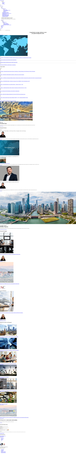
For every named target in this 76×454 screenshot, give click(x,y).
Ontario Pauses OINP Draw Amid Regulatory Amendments (8, 64)
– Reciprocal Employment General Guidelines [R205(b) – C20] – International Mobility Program (14, 97)
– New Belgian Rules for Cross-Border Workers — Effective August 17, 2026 (11, 84)
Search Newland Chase (8, 30)
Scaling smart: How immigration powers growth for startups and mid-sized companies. (11, 312)
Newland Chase (2, 433)
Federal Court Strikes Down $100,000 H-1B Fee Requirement (8, 59)
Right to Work (5, 11)
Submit (0, 431)
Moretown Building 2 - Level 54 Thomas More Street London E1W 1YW (3, 436)
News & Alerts (2, 438)
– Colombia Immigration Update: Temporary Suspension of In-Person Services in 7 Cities (13, 87)
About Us (2, 20)
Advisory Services (4, 8)
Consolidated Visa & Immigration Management (6, 13)
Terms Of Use (2, 450)
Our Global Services (2, 229)
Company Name (1, 427)
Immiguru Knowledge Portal (6, 24)
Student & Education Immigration (5, 15)
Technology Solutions (6, 23)
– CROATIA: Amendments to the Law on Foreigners (8, 100)
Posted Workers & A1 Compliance (5, 14)
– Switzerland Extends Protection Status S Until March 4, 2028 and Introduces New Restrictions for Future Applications (17, 71)
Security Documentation (3, 451)
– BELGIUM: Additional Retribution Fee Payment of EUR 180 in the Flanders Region (12, 94)
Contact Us (1, 28)
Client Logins (2, 1)
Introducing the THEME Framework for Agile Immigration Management (9, 283)
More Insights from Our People (3, 320)
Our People (2, 25)
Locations (2, 27)
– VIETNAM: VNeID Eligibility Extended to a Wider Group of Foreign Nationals (12, 74)
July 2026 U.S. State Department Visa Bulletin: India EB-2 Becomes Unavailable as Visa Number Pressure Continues (15, 57)
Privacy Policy (2, 449)
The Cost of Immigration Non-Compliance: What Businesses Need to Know (10, 254)
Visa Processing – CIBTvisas (5, 16)
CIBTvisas (2, 439)
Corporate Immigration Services (5, 12)
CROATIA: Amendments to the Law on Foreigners (5, 163)
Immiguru (3, 3)
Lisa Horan (1, 319)
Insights (2, 26)
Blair (1, 440)
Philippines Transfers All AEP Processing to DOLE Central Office (8, 62)
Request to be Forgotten (3, 452)
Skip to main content (2, 0)
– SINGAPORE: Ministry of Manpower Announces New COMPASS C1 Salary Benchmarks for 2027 (15, 81)
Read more (1, 165)
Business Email (1, 428)
